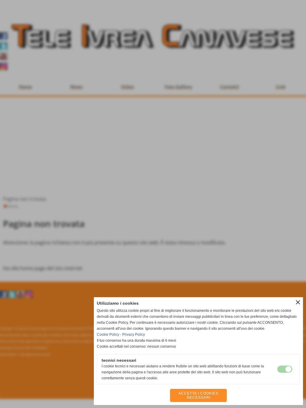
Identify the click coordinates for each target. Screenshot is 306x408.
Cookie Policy (108, 334)
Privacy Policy (133, 334)
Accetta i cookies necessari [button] (198, 395)
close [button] (298, 302)
